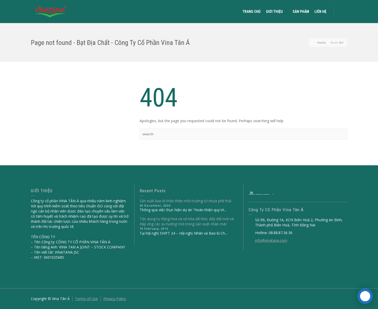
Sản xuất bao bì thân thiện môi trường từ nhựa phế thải (185, 200)
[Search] (342, 11)
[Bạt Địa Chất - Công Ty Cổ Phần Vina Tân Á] (50, 11)
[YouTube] (273, 193)
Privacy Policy (114, 298)
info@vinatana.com (271, 240)
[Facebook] (259, 193)
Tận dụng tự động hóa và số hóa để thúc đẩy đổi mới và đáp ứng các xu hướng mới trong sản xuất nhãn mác (187, 221)
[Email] (252, 193)
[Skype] (266, 193)
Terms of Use (86, 298)
